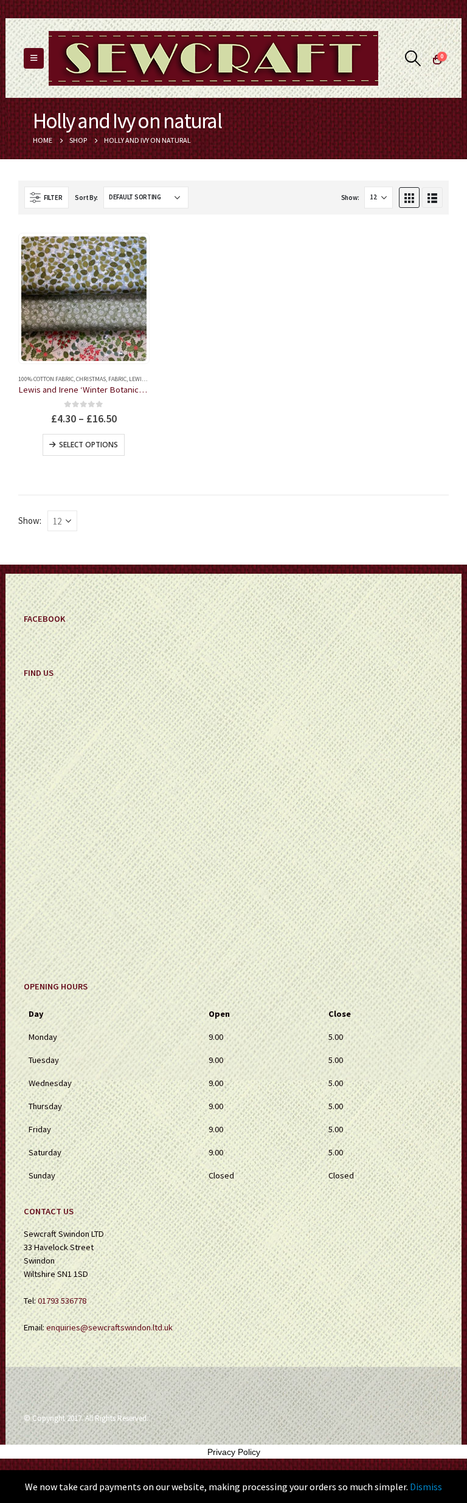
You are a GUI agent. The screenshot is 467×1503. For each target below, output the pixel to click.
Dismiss (426, 1487)
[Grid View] (409, 197)
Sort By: (86, 197)
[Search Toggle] (413, 58)
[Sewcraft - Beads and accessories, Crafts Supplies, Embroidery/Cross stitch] (213, 58)
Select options (88, 444)
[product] (83, 298)
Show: (350, 197)
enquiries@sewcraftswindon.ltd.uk (109, 1327)
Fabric (117, 379)
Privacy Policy (233, 1452)
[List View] (432, 197)
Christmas (91, 379)
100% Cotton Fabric (46, 379)
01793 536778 (62, 1300)
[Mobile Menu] (34, 58)
